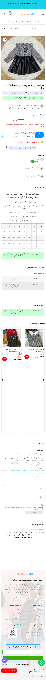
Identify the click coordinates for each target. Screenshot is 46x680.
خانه (41, 28)
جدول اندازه (29, 21)
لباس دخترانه (34, 28)
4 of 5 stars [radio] (32, 470)
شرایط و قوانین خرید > (32, 176)
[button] (5, 40)
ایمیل (40, 497)
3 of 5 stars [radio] (24, 470)
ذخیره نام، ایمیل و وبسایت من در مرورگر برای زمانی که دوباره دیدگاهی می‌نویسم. (24, 507)
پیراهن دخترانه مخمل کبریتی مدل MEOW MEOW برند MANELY (13, 351)
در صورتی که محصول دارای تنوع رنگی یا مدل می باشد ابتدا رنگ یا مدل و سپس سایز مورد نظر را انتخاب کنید (22, 106)
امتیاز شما (39, 468)
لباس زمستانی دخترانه (19, 535)
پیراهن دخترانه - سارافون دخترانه (19, 28)
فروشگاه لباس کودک (35, 584)
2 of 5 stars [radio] (15, 470)
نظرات (9, 21)
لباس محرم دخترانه (20, 537)
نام (41, 489)
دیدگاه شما (39, 476)
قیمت (37, 21)
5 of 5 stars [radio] (40, 471)
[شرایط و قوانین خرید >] (42, 176)
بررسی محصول (18, 21)
